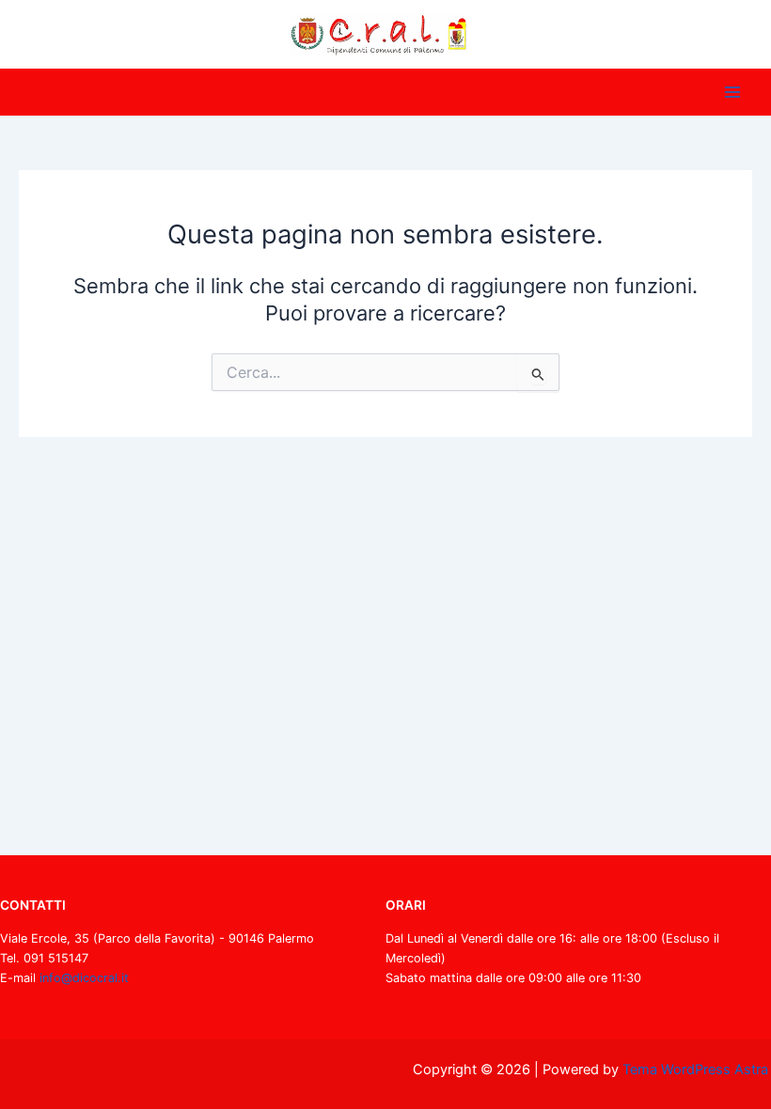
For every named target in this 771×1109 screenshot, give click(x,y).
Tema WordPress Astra (695, 1069)
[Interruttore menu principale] (732, 92)
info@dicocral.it (84, 978)
